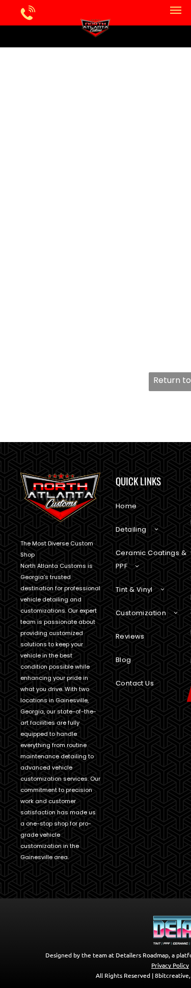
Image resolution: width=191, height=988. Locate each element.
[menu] (176, 10)
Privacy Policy (170, 965)
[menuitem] (153, 511)
